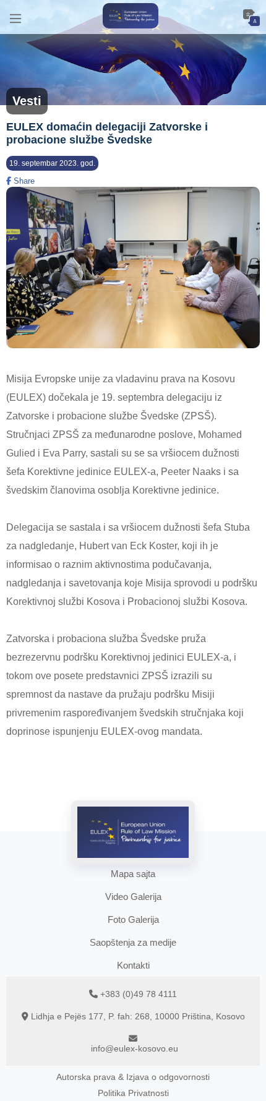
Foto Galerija (133, 919)
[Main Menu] (15, 17)
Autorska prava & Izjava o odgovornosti (133, 1077)
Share (23, 181)
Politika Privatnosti (133, 1093)
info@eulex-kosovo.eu (134, 1048)
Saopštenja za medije (133, 942)
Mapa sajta (133, 873)
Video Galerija (133, 896)
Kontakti (133, 965)
